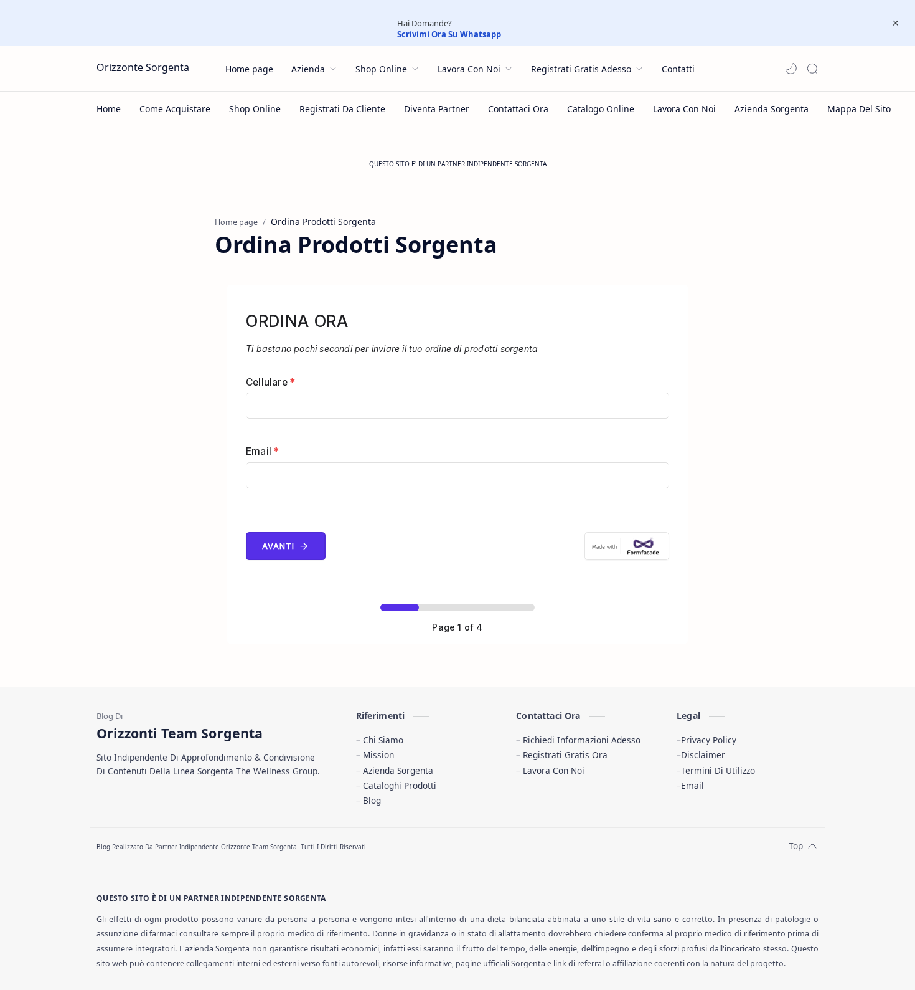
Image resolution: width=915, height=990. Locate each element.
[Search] (812, 68)
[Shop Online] (255, 109)
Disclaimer (703, 755)
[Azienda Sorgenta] (771, 109)
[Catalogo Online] (600, 109)
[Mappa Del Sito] (859, 109)
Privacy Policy (708, 740)
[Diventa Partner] (436, 109)
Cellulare (270, 382)
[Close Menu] (895, 23)
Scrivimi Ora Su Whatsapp (449, 34)
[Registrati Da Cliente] (342, 109)
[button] (791, 68)
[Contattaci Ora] (518, 109)
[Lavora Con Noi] (684, 109)
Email (262, 451)
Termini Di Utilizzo (718, 770)
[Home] (108, 109)
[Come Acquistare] (174, 109)
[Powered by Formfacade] (626, 546)
